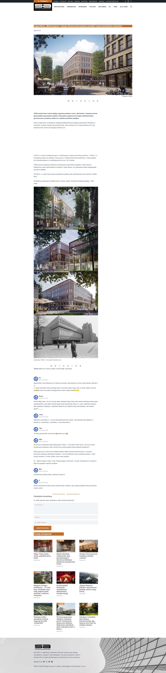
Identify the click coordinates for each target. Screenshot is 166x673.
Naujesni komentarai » (73, 494)
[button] (131, 7)
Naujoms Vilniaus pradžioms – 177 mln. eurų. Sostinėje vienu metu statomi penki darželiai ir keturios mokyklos (42, 590)
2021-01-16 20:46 (43, 430)
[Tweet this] (77, 101)
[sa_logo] (43, 7)
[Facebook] (44, 661)
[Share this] (73, 101)
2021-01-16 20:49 (43, 416)
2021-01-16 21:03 (43, 398)
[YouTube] (52, 661)
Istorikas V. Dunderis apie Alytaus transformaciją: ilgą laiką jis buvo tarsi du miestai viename (87, 621)
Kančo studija (50, 369)
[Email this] (68, 101)
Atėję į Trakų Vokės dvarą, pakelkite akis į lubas (42, 556)
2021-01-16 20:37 (43, 441)
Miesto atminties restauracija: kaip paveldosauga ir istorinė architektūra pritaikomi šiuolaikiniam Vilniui (66, 559)
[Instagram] (46, 662)
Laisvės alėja (60, 369)
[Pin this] (85, 101)
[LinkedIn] (49, 661)
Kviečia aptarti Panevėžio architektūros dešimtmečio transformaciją (62, 589)
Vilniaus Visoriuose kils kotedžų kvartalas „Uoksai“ (88, 556)
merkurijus (68, 369)
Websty (83, 666)
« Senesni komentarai (58, 494)
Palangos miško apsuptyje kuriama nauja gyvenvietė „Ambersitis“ (41, 620)
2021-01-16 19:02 (43, 482)
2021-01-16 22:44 (43, 380)
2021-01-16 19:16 (43, 471)
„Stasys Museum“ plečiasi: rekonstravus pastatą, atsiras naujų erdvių (88, 588)
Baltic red (42, 369)
